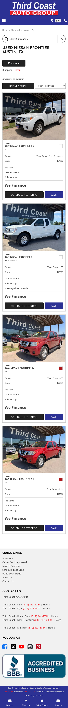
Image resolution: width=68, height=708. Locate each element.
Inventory (7, 558)
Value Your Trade (11, 573)
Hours (46, 604)
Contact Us (8, 581)
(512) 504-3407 (31, 608)
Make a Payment (11, 566)
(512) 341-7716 (40, 616)
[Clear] (17, 69)
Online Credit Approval (14, 562)
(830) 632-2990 (43, 619)
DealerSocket (29, 691)
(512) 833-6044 (31, 604)
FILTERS (15, 63)
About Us (7, 577)
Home (5, 30)
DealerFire (8, 691)
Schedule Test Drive (24, 194)
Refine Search (18, 86)
